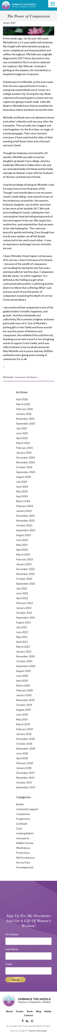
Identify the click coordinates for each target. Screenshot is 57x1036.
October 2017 (24, 782)
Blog (38, 1011)
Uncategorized (24, 867)
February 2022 (24, 603)
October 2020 (24, 661)
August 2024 (23, 476)
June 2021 (22, 632)
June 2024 (22, 486)
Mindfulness (32, 377)
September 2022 (25, 583)
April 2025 (22, 438)
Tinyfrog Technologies (37, 1031)
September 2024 (25, 472)
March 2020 (23, 685)
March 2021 (23, 646)
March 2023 (23, 554)
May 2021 (21, 637)
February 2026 (24, 409)
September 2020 (25, 666)
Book (30, 1011)
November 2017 (25, 777)
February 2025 (24, 447)
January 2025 (23, 452)
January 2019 (23, 734)
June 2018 (22, 753)
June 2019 (22, 714)
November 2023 (25, 520)
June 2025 (22, 433)
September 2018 (25, 748)
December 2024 (25, 457)
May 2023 (21, 544)
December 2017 (25, 772)
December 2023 (25, 515)
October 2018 (24, 743)
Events (20, 1011)
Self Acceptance (25, 857)
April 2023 (22, 549)
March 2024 (23, 501)
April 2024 (22, 496)
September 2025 (25, 423)
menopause (22, 838)
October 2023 (24, 525)
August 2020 (23, 670)
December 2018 (25, 738)
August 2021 (23, 622)
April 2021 (22, 641)
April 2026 (22, 399)
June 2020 (22, 675)
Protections (23, 852)
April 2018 (22, 758)
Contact (28, 1015)
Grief (19, 828)
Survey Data (23, 862)
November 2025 (25, 418)
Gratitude (21, 823)
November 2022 (25, 573)
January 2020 (23, 695)
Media (47, 1011)
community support (27, 809)
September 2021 (25, 617)
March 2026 (23, 404)
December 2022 (25, 569)
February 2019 (24, 729)
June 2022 (22, 593)
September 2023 (25, 530)
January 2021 (23, 651)
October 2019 (24, 704)
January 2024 (23, 510)
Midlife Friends (24, 843)
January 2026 (23, 413)
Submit (15, 979)
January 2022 (23, 607)
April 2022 (22, 598)
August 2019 (23, 709)
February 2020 (24, 690)
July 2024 (21, 481)
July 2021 (21, 627)
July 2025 (21, 428)
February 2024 (24, 506)
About (9, 1011)
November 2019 (25, 700)
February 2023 (24, 559)
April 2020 (22, 680)
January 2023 (23, 564)
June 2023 (22, 540)
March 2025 (23, 443)
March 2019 (23, 724)
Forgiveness (23, 818)
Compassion (20, 377)
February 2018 (24, 763)
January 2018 (23, 768)
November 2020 (25, 656)
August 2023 (23, 535)
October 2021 (24, 612)
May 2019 (21, 719)
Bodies (20, 804)
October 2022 (24, 578)
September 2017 (25, 787)
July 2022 (21, 588)
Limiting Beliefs (25, 833)
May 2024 (21, 491)
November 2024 (25, 462)
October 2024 (24, 467)
